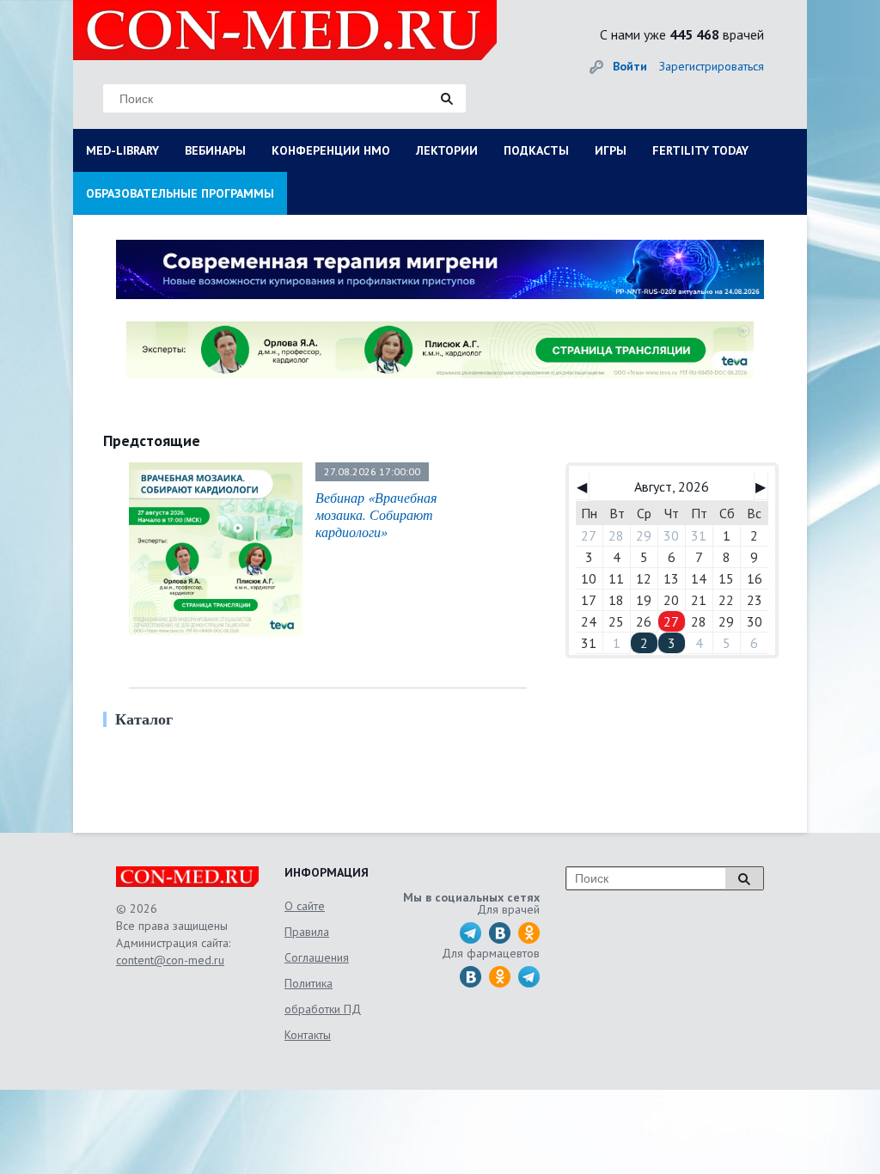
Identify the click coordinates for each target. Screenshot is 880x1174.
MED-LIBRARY (122, 150)
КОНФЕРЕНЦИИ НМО (331, 150)
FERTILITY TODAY (700, 150)
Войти (630, 66)
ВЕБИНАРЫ (215, 150)
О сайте (304, 906)
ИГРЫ (610, 150)
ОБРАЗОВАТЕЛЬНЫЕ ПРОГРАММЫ (180, 193)
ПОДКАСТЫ (536, 150)
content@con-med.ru (170, 960)
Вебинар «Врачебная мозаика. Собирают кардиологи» (376, 514)
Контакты (307, 1035)
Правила (306, 931)
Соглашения (316, 957)
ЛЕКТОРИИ (447, 150)
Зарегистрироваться (711, 66)
